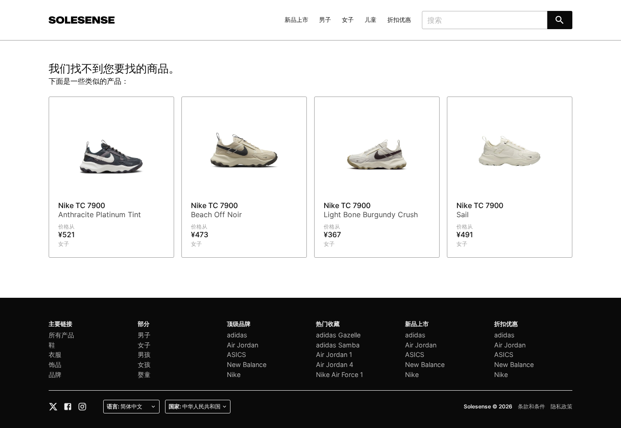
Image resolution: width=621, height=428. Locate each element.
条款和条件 (531, 406)
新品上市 (296, 19)
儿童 (370, 19)
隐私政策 (561, 406)
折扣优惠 (399, 19)
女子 (348, 19)
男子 (325, 19)
